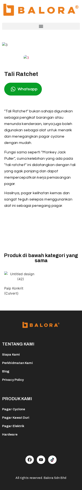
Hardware (9, 434)
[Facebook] (29, 459)
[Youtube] (41, 459)
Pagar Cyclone (13, 409)
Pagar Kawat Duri (15, 417)
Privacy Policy (13, 379)
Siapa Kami (11, 354)
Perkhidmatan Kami (17, 363)
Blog (5, 371)
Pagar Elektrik (13, 426)
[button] (41, 26)
